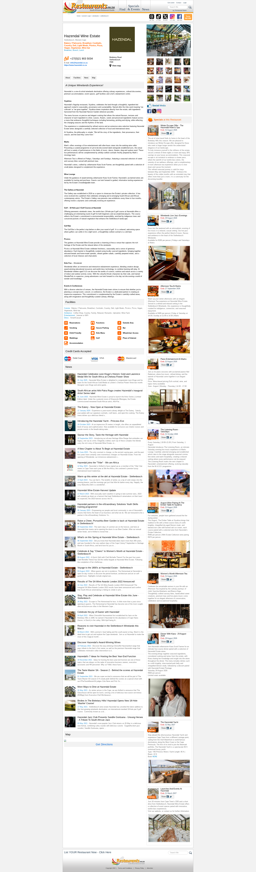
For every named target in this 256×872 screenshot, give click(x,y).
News (145, 9)
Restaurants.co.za (128, 861)
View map (116, 66)
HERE (154, 757)
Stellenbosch (104, 16)
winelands (95, 16)
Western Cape (86, 16)
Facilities (77, 78)
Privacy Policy (139, 868)
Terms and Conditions (125, 868)
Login (185, 2)
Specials (134, 7)
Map (93, 78)
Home (78, 16)
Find (122, 9)
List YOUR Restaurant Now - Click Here (87, 852)
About (67, 78)
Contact (178, 2)
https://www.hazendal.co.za (75, 65)
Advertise (150, 868)
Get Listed (171, 2)
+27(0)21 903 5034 (81, 58)
